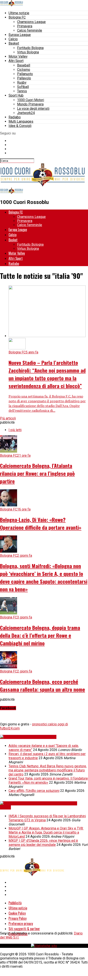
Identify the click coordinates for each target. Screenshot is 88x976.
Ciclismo (23, 70)
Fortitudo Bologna (30, 48)
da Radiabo (47, 737)
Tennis (22, 91)
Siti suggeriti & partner (24, 928)
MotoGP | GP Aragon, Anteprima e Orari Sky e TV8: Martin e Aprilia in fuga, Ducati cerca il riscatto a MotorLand (46, 832)
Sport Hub (16, 95)
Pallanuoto (25, 74)
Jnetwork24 (26, 113)
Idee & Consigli (20, 126)
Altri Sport (16, 61)
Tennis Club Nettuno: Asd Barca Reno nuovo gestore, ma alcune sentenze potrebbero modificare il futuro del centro (48, 770)
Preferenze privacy (21, 923)
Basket (14, 43)
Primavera (24, 26)
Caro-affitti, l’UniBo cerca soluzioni (34, 791)
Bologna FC (17, 17)
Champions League (31, 22)
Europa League (20, 35)
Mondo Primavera (30, 104)
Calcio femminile (29, 30)
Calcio (13, 39)
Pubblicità (15, 902)
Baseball (23, 65)
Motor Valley (18, 56)
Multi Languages (21, 121)
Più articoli (8, 418)
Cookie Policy (17, 913)
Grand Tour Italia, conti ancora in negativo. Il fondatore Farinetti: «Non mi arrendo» (48, 780)
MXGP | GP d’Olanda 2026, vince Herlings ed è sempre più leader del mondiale (43, 843)
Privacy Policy (17, 918)
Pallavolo (24, 78)
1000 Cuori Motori (30, 100)
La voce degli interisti (33, 108)
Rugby (21, 82)
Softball (23, 87)
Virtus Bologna (28, 52)
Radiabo (15, 117)
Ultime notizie (19, 13)
